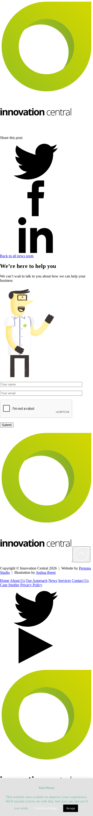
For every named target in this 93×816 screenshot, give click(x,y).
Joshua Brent (46, 572)
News (52, 581)
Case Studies (9, 585)
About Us (17, 581)
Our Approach (36, 581)
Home (4, 581)
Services (64, 581)
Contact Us (80, 581)
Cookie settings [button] (45, 808)
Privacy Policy (31, 585)
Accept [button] (70, 808)
